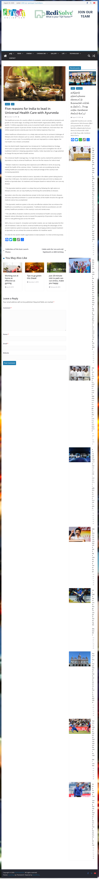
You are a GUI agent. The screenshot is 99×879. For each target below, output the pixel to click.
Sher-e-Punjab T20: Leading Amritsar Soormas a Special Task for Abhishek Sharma (93, 814)
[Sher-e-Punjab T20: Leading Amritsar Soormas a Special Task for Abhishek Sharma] (79, 821)
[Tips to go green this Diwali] (34, 264)
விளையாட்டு (79, 88)
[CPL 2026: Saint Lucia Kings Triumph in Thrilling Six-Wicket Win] (79, 619)
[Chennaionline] (5, 56)
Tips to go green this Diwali (34, 276)
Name (6, 334)
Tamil (72, 88)
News (19, 53)
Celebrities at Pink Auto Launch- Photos (17, 250)
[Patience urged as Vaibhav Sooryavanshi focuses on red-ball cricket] (79, 750)
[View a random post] (93, 56)
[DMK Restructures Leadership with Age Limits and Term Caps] (79, 557)
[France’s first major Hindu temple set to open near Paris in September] (79, 684)
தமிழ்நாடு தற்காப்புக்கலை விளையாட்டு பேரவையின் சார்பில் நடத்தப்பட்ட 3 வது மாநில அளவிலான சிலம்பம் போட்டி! (80, 103)
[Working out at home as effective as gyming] (12, 264)
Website (6, 353)
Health (7, 104)
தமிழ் (10, 53)
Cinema (29, 53)
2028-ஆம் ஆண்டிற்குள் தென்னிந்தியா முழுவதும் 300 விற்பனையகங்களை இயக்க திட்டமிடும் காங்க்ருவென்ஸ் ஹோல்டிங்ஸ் (93, 399)
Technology (74, 53)
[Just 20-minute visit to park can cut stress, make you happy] (56, 264)
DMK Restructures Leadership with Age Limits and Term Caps (93, 550)
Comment (7, 308)
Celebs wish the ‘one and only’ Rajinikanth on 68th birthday (53, 250)
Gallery (54, 53)
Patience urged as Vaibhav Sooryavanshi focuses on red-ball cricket (93, 743)
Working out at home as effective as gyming (11, 279)
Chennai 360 (41, 53)
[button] (13, 53)
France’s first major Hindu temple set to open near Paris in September (93, 678)
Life (63, 53)
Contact (12, 58)
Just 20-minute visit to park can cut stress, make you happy (56, 279)
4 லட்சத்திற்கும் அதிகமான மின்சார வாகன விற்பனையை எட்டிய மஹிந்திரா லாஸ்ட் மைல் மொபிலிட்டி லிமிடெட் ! (93, 480)
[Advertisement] (49, 36)
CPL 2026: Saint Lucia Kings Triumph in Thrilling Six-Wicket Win (93, 612)
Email (5, 344)
